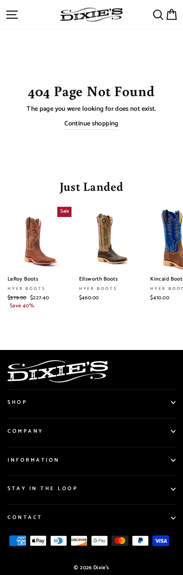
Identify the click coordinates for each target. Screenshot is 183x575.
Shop (17, 402)
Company (26, 431)
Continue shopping (91, 124)
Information (34, 460)
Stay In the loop (43, 488)
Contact (25, 517)
